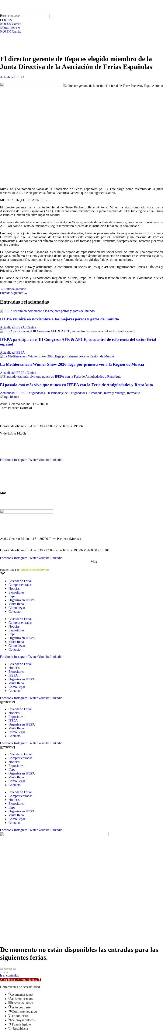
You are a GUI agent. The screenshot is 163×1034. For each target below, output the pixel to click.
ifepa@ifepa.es (10, 419)
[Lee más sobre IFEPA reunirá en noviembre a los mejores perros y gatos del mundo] (47, 311)
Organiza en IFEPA (13, 456)
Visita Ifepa (16, 604)
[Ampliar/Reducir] (1, 968)
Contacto (6, 471)
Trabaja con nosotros (14, 504)
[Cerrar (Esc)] (14, 968)
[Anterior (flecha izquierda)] (1, 972)
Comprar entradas (20, 585)
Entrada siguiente (13, 293)
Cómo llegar (8, 486)
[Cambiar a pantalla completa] (6, 968)
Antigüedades (35, 393)
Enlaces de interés (12, 500)
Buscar (4, 15)
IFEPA (4, 452)
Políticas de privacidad (28, 565)
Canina (31, 327)
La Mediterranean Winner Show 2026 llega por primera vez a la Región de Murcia (72, 364)
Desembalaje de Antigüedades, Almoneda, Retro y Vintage (85, 393)
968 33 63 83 (9, 411)
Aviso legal (6, 565)
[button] (20, 979)
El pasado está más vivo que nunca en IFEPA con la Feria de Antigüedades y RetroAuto (76, 385)
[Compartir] (10, 968)
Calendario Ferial (11, 444)
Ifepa (11, 596)
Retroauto (133, 393)
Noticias (5, 448)
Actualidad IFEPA (12, 77)
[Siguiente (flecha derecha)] (6, 972)
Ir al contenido (9, 975)
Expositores (16, 592)
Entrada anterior (13, 289)
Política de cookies (55, 565)
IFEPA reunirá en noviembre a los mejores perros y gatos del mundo (59, 319)
